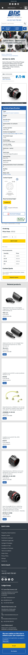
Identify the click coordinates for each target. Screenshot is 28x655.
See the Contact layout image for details (13, 133)
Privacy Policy (4, 556)
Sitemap (3, 558)
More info (5, 641)
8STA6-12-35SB (7, 174)
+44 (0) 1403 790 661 (14, 20)
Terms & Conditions (6, 550)
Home (3, 54)
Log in (21, 7)
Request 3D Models (13, 207)
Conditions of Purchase (7, 548)
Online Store (17, 28)
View (4, 319)
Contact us (7, 202)
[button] (26, 8)
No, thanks (14, 651)
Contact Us (4, 561)
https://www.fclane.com (9, 597)
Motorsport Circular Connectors (10, 55)
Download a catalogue (7, 538)
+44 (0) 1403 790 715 (8, 621)
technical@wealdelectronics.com (9, 618)
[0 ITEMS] (2, 8)
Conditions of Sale (6, 545)
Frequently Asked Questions (8, 533)
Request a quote (14, 277)
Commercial (6, 121)
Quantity (5, 237)
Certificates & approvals (7, 540)
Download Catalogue (15, 213)
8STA (4, 117)
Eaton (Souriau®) (7, 79)
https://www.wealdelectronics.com (9, 614)
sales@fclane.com (7, 600)
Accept (14, 645)
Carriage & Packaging (6, 543)
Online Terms (4, 553)
